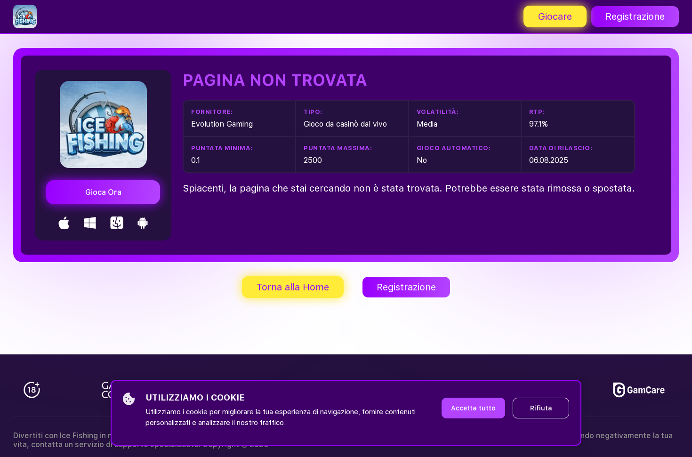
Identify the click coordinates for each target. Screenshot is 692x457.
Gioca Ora (103, 192)
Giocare (555, 16)
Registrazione (635, 16)
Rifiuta (541, 408)
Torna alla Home (293, 287)
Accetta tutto (473, 408)
